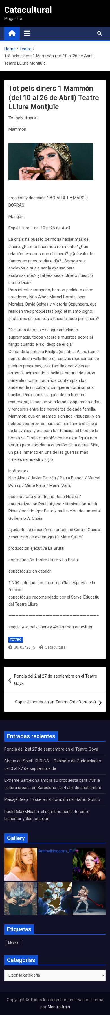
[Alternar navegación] (27, 33)
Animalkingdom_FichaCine (62, 851)
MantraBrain (59, 1006)
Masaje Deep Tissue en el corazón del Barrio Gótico (52, 799)
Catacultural (28, 10)
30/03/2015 (24, 647)
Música (13, 942)
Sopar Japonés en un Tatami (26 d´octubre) (55, 702)
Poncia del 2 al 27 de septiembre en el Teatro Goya (55, 680)
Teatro (15, 639)
